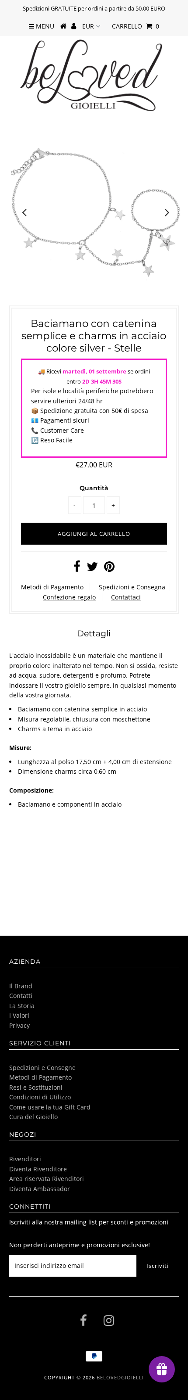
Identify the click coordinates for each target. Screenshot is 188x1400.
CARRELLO (135, 26)
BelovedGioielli (120, 1377)
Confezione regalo (69, 597)
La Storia (22, 1006)
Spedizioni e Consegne (42, 1067)
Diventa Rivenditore (38, 1169)
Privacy (19, 1025)
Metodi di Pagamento (52, 587)
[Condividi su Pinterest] (109, 568)
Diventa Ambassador (39, 1189)
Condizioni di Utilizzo (40, 1097)
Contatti (20, 995)
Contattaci (126, 597)
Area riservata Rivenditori (46, 1178)
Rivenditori (25, 1159)
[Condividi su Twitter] (92, 568)
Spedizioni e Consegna (132, 587)
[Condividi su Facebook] (76, 568)
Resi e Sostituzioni (36, 1087)
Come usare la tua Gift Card (50, 1107)
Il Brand (20, 986)
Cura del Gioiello (33, 1117)
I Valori (19, 1015)
